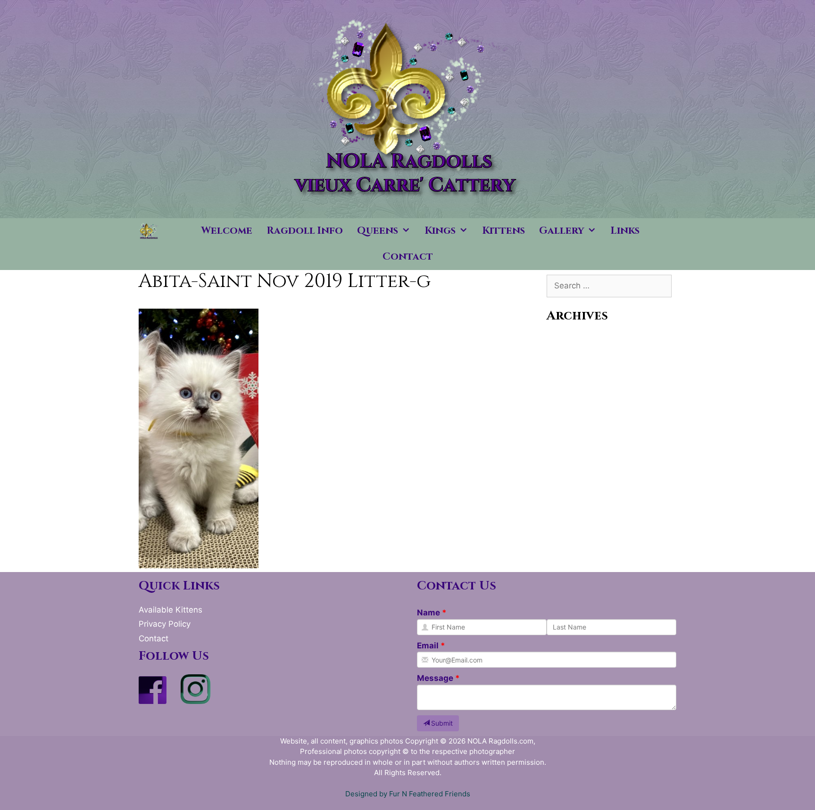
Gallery (561, 230)
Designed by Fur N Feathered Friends (407, 793)
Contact (408, 256)
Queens (377, 230)
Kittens (503, 230)
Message (435, 678)
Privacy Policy (165, 624)
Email (428, 645)
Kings (440, 230)
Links (625, 230)
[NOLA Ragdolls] (149, 231)
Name (428, 612)
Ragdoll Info (304, 230)
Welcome (226, 230)
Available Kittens (170, 609)
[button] (408, 231)
